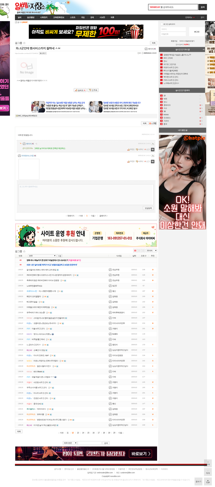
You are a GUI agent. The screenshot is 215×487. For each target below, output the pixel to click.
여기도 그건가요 (170, 64)
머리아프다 (41, 409)
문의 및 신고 (69, 469)
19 (109, 433)
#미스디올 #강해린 (171, 71)
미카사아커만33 (118, 323)
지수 (165, 108)
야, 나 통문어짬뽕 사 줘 (47, 291)
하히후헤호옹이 (118, 312)
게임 (83, 17)
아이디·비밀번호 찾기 (186, 41)
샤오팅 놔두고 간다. (41, 382)
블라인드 (152, 149)
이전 (81, 216)
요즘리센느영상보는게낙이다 (45, 323)
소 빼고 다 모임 (39, 350)
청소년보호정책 (151, 469)
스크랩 (153, 123)
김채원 (115, 296)
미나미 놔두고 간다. (41, 393)
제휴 (112, 17)
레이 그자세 (168, 58)
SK (165, 111)
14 (83, 433)
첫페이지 (70, 216)
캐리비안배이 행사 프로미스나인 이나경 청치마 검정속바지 (49, 275)
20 (114, 433)
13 (78, 433)
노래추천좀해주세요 (34, 286)
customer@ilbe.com (127, 473)
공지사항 (57, 469)
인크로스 (167, 118)
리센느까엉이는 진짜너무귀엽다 (46, 361)
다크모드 (164, 469)
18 (104, 433)
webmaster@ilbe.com (105, 473)
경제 (92, 17)
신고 (148, 149)
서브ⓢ (102, 17)
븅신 (114, 291)
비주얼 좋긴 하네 (38, 339)
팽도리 (115, 345)
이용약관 (121, 469)
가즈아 (166, 121)
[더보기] (204, 50)
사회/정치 (43, 17)
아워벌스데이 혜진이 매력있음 (38, 307)
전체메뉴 (188, 17)
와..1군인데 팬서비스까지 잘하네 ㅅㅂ (38, 48)
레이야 (150, 49)
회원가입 (174, 41)
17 (99, 433)
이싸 (114, 318)
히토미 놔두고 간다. (171, 67)
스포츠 (72, 17)
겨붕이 (115, 329)
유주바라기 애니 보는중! (36, 312)
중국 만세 (37, 404)
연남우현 (115, 270)
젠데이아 (167, 105)
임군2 (114, 286)
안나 (165, 61)
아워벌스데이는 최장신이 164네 (176, 74)
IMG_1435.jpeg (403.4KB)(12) (27, 116)
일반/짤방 (30, 17)
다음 (92, 216)
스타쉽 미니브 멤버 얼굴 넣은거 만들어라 (49, 318)
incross (166, 114)
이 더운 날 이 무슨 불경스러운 (45, 425)
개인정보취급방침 (135, 469)
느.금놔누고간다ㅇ (34, 345)
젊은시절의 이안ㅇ (44, 366)
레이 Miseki (38, 372)
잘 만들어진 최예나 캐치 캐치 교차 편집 (41, 270)
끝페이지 (102, 216)
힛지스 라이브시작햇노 (42, 334)
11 (67, 433)
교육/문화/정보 (58, 17)
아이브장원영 (117, 355)
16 (93, 433)
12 (73, 433)
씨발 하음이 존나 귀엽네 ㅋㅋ (43, 377)
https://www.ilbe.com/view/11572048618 (26, 53)
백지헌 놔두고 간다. (171, 77)
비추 (140, 149)
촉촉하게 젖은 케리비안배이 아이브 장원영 (43, 280)
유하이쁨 (40, 414)
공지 (202, 17)
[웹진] (139, 251)
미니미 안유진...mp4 (41, 355)
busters (115, 334)
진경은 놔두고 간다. (41, 398)
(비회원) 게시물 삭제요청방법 (103, 469)
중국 (165, 124)
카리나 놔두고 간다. (171, 80)
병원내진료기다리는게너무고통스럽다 (51, 420)
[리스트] (135, 251)
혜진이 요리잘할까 (34, 296)
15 (88, 433)
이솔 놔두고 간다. (38, 329)
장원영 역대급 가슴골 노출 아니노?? (177, 55)
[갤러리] (143, 251)
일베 (19, 17)
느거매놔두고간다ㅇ (171, 83)
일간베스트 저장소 (34, 7)
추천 (131, 149)
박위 (165, 99)
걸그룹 (18, 43)
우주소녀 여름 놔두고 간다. (37, 387)
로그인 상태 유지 (169, 24)
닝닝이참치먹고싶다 (120, 350)
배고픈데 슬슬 (32, 302)
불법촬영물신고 (83, 469)
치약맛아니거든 (28, 156)
